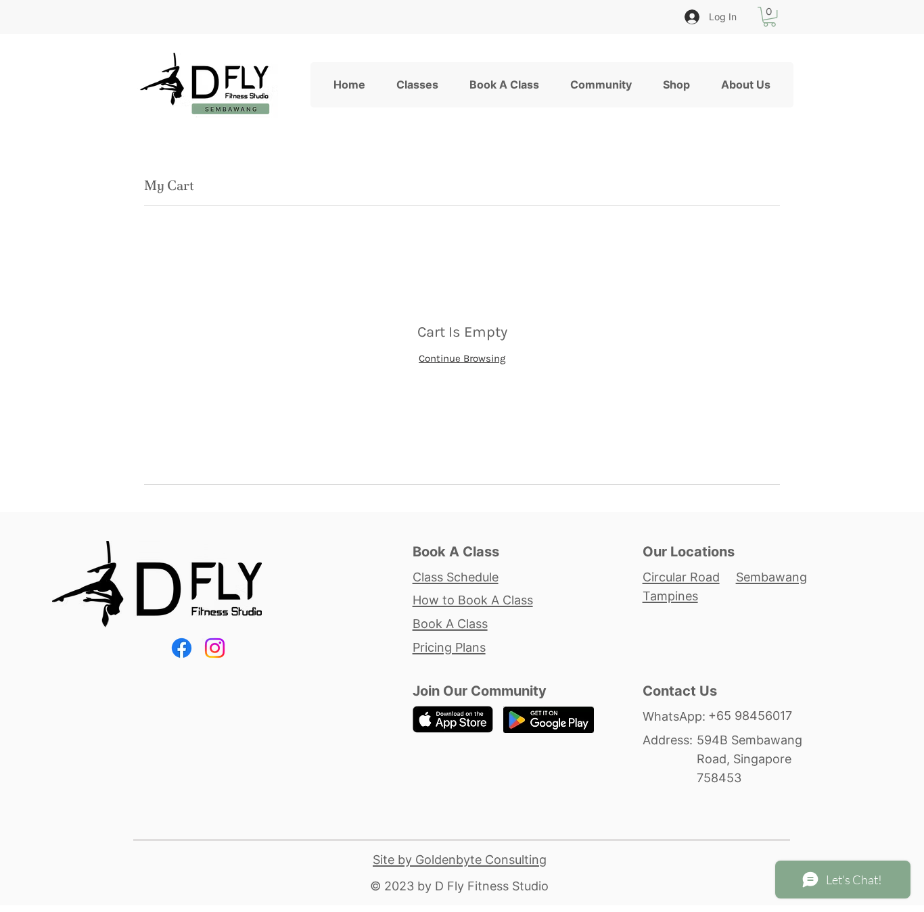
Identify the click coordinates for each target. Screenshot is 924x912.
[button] (769, 16)
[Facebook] (181, 648)
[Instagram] (215, 648)
